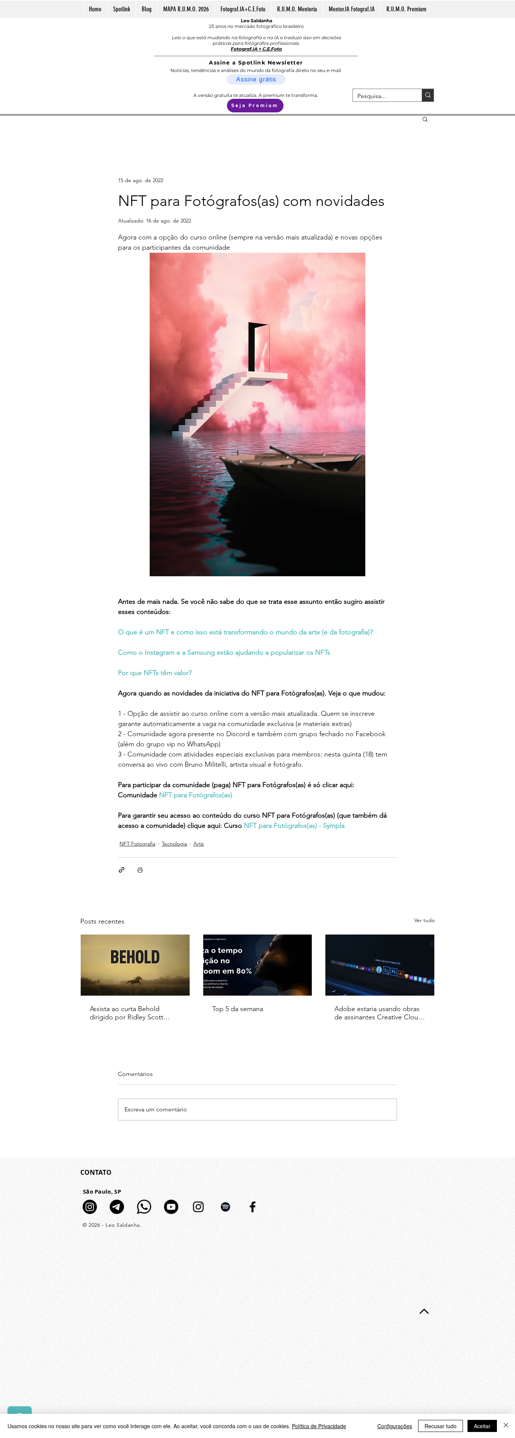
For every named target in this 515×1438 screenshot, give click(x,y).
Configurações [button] (394, 1426)
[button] (425, 119)
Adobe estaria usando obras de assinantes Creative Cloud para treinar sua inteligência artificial (378, 1013)
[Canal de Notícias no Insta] (90, 1207)
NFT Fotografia (137, 843)
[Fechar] (505, 1426)
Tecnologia (174, 843)
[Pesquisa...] (428, 95)
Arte (198, 843)
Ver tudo (424, 920)
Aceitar (482, 1426)
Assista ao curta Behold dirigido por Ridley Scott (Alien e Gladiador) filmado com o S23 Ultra (130, 1013)
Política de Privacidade (319, 1426)
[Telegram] (117, 1207)
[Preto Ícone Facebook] (252, 1207)
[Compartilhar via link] (121, 869)
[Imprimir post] (140, 869)
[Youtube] (171, 1207)
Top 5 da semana (237, 1009)
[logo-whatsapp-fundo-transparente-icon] (144, 1207)
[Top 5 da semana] (257, 965)
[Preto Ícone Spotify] (225, 1207)
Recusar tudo (441, 1426)
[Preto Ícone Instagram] (198, 1207)
